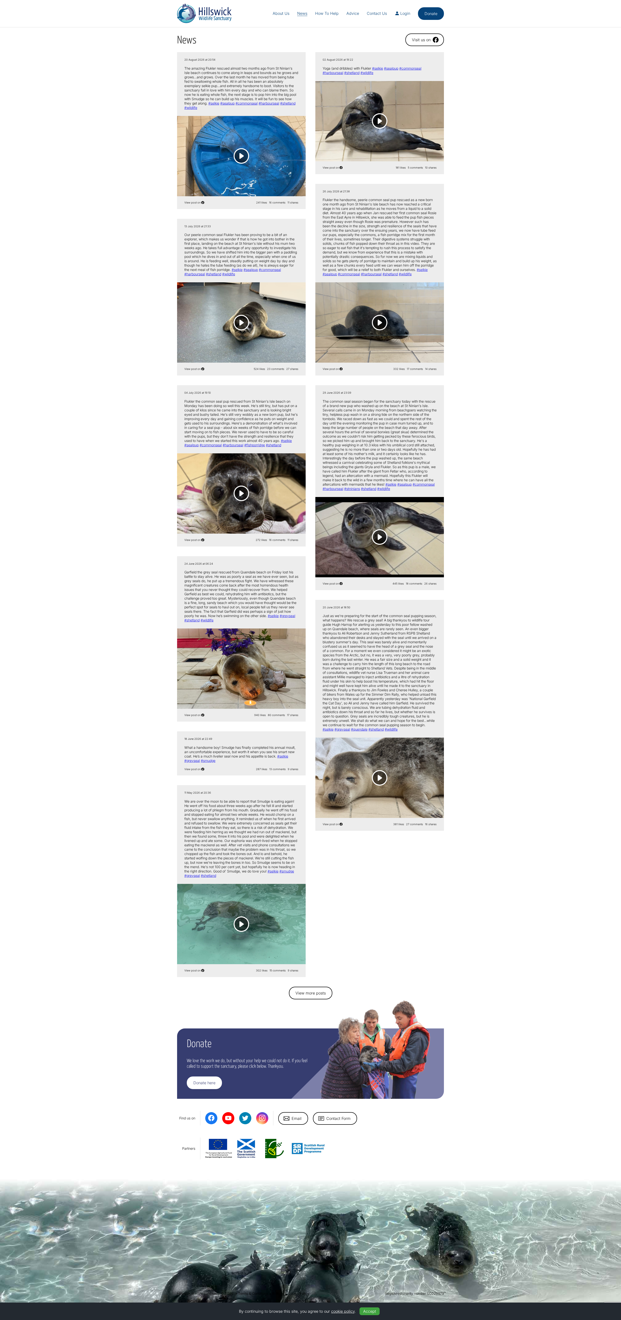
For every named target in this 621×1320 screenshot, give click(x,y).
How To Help (327, 13)
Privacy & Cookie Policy (290, 1293)
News (302, 13)
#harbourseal (269, 103)
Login (405, 13)
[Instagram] (262, 1118)
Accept (369, 1311)
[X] (245, 1118)
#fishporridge (254, 445)
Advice (352, 13)
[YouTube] (228, 1118)
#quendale (359, 729)
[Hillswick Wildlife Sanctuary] (204, 13)
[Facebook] (211, 1118)
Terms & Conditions (253, 1293)
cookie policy (343, 1311)
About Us (281, 13)
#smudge (208, 760)
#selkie (213, 103)
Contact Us (377, 13)
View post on (192, 202)
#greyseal (287, 616)
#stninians (352, 489)
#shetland (287, 103)
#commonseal (247, 103)
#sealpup (227, 103)
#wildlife (190, 108)
